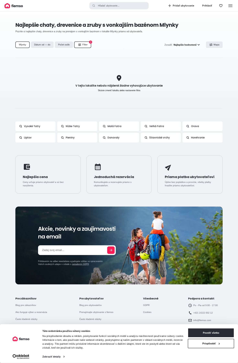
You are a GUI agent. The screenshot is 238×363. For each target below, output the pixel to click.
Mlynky (22, 44)
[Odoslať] (111, 250)
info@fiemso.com (202, 320)
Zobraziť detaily (51, 356)
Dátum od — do (42, 44)
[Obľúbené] (220, 5)
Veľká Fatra (156, 126)
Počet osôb (64, 44)
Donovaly (113, 137)
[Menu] (230, 5)
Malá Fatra (114, 126)
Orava (195, 126)
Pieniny (70, 137)
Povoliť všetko (211, 332)
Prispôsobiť (209, 343)
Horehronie (198, 137)
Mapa (216, 44)
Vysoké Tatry (32, 126)
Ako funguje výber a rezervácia (31, 312)
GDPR (146, 305)
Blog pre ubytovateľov (90, 305)
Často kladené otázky (26, 319)
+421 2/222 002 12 (203, 312)
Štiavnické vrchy (159, 137)
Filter (86, 44)
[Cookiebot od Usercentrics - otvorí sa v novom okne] (21, 356)
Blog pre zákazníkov (25, 305)
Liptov (28, 137)
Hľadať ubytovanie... (108, 5)
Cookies (147, 312)
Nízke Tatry (73, 126)
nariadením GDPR (80, 264)
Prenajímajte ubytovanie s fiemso (96, 312)
